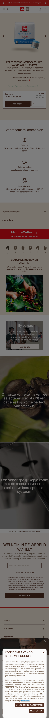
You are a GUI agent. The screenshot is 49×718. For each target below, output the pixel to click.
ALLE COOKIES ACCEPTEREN (29, 705)
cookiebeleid (25, 701)
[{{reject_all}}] (43, 652)
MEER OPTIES (36, 711)
